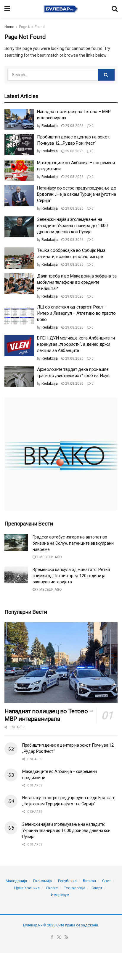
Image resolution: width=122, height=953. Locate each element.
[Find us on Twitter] (59, 937)
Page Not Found (32, 27)
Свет (106, 881)
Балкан (89, 881)
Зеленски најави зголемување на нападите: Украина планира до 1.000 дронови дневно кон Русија (72, 225)
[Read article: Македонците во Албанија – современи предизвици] (19, 170)
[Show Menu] (7, 9)
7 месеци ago (49, 557)
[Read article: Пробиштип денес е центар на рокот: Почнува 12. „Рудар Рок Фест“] (19, 144)
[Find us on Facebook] (52, 937)
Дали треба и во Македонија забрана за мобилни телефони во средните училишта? (77, 282)
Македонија (16, 881)
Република (67, 881)
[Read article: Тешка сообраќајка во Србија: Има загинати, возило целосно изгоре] (19, 258)
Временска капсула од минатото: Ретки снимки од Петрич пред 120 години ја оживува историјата (71, 575)
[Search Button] (115, 9)
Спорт (97, 888)
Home (9, 27)
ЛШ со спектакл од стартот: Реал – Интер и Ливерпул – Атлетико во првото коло (76, 313)
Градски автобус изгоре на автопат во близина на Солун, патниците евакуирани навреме (73, 543)
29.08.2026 (74, 126)
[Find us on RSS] (66, 937)
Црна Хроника (27, 888)
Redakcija (49, 126)
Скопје (52, 888)
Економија (42, 881)
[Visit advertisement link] (61, 454)
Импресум (60, 894)
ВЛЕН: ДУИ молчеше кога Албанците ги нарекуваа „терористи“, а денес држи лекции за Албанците (76, 344)
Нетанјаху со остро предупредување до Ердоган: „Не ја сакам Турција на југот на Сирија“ (76, 194)
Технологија (74, 888)
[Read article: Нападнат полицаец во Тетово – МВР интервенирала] (19, 119)
